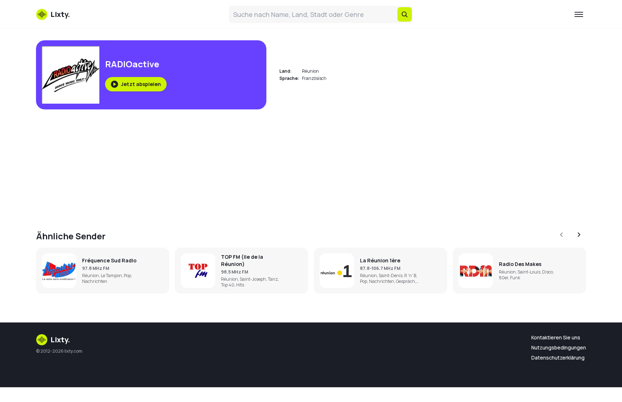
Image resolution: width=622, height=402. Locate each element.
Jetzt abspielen (141, 84)
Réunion (310, 71)
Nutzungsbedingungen (558, 347)
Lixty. (60, 339)
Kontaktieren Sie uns (555, 337)
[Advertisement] (252, 165)
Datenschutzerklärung (558, 357)
